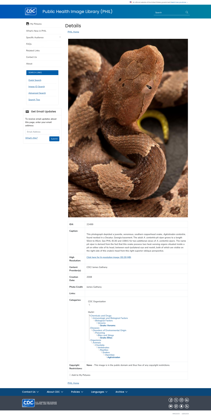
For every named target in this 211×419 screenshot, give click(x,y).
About (29, 63)
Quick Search (34, 80)
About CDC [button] (53, 392)
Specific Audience (35, 37)
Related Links (33, 50)
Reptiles (104, 349)
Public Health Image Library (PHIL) (77, 11)
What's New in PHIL (36, 30)
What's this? (31, 138)
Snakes (106, 352)
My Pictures (35, 23)
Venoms (102, 323)
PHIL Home (73, 31)
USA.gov (185, 414)
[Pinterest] (176, 406)
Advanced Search (37, 93)
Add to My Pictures (80, 375)
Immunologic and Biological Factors (110, 318)
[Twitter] (176, 400)
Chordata (99, 345)
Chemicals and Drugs (100, 315)
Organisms (95, 340)
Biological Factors (104, 320)
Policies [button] (75, 392)
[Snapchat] (181, 406)
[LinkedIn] (187, 400)
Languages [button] (98, 392)
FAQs (29, 43)
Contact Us (31, 57)
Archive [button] (120, 392)
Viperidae (110, 354)
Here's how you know (178, 2)
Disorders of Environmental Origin (109, 330)
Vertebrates (103, 347)
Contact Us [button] (29, 392)
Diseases (94, 327)
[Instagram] (181, 400)
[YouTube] (171, 406)
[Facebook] (171, 400)
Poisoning (100, 332)
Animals (97, 342)
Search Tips (34, 99)
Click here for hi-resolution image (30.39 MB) (109, 257)
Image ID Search (36, 86)
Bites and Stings (106, 335)
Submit (54, 138)
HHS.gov (176, 414)
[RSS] (187, 406)
